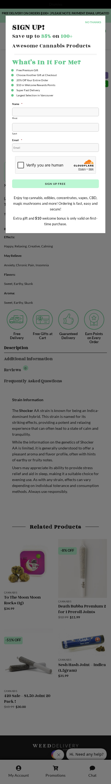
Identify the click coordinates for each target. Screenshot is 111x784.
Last (14, 133)
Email (17, 140)
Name (17, 103)
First (15, 118)
